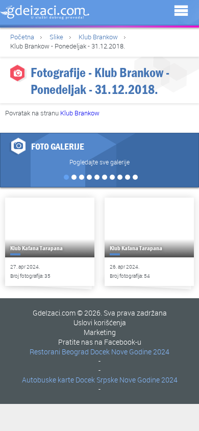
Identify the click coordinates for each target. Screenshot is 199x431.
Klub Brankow (98, 36)
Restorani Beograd (59, 351)
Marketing (100, 332)
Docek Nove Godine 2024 (129, 351)
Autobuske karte (48, 380)
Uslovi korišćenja (99, 322)
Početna (22, 36)
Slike (56, 36)
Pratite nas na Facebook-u (99, 342)
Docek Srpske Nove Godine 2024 (127, 380)
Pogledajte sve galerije (99, 162)
